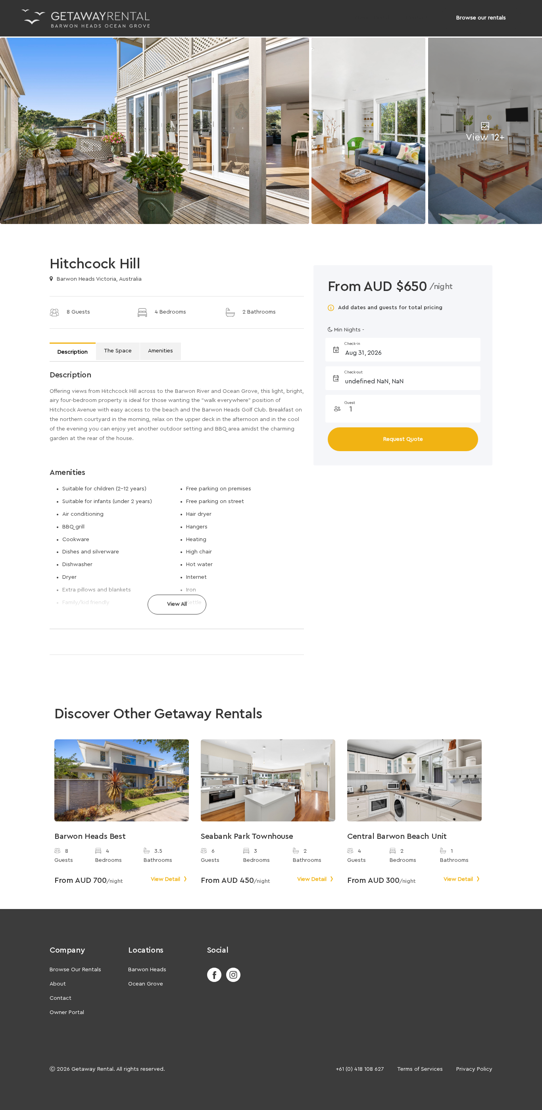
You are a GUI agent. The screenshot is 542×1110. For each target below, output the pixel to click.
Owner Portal (372, 18)
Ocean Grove (145, 984)
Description (73, 352)
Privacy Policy (474, 1069)
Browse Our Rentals (75, 969)
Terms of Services (420, 1069)
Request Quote (403, 439)
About (58, 984)
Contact (417, 18)
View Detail (166, 879)
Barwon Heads (147, 969)
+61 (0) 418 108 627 (360, 1069)
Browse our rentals (481, 18)
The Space (118, 351)
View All (177, 604)
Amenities (160, 351)
